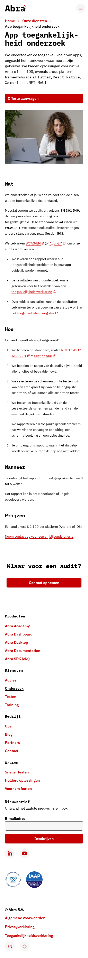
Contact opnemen (44, 582)
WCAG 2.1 (18, 356)
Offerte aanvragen (23, 98)
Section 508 (43, 356)
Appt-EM (56, 243)
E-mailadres (15, 818)
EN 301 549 (68, 350)
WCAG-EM (33, 243)
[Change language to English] (10, 946)
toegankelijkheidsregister (35, 313)
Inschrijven (44, 838)
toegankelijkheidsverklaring (31, 292)
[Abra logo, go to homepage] (16, 8)
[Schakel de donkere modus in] (24, 946)
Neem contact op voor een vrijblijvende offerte (39, 536)
